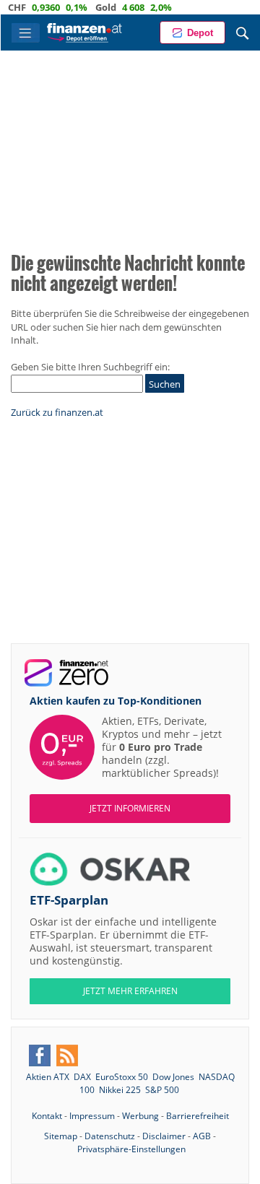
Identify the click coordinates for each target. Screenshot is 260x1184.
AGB (202, 1136)
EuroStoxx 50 (121, 1077)
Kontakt (47, 1116)
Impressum (92, 1116)
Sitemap (60, 1136)
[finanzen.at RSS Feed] (67, 1055)
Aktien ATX (47, 1077)
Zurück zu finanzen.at (57, 412)
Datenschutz (109, 1136)
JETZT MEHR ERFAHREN (130, 991)
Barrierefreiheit (197, 1116)
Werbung (140, 1116)
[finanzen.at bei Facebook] (40, 1055)
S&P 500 (162, 1090)
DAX (82, 1077)
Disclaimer (164, 1136)
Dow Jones (173, 1077)
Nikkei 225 (120, 1090)
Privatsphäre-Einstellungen (131, 1149)
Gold (95, 7)
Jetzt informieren (130, 808)
